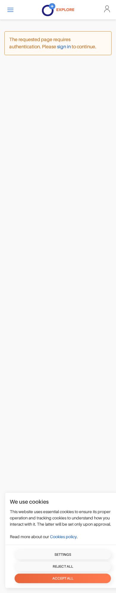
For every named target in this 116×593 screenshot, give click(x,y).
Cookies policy (63, 536)
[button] (10, 9)
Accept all (62, 578)
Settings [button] (62, 554)
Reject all (63, 566)
